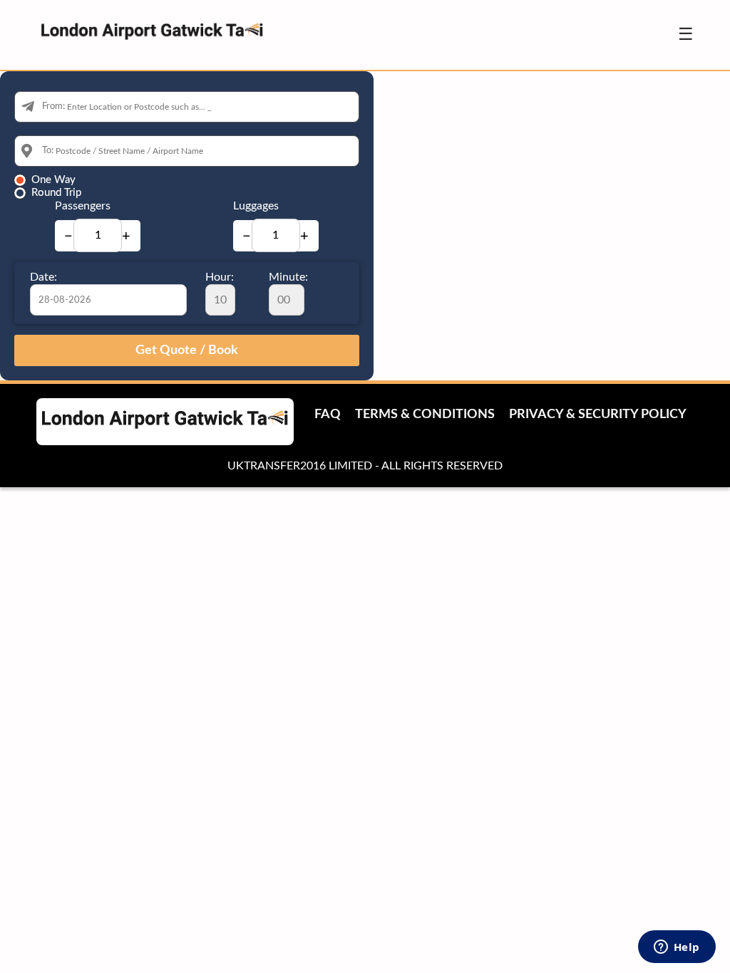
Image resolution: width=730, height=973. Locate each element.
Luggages (256, 206)
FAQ (327, 414)
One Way (53, 180)
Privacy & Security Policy (598, 414)
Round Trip (56, 192)
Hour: (219, 277)
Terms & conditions (425, 414)
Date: (43, 277)
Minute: (288, 277)
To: (47, 150)
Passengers (82, 206)
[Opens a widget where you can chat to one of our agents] (676, 948)
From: (53, 106)
